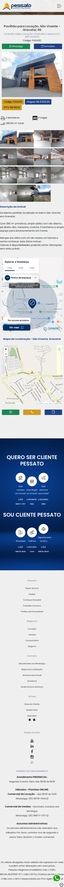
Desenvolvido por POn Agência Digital (42, 878)
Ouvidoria (32, 681)
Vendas (32, 634)
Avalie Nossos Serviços (32, 686)
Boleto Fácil (32, 710)
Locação (32, 628)
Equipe (32, 594)
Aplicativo (32, 715)
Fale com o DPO (11, 878)
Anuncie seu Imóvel (32, 675)
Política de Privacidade (32, 611)
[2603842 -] (8, 192)
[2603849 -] (25, 174)
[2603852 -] (42, 192)
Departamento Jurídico (44, 539)
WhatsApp (20, 541)
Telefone (32, 541)
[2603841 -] (42, 138)
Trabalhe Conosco (32, 605)
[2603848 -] (8, 138)
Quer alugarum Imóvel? (31, 492)
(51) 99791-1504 (37, 798)
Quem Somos (32, 588)
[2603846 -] (25, 192)
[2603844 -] (8, 156)
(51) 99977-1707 (37, 815)
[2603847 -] (42, 156)
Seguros (32, 646)
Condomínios (32, 640)
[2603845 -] (25, 156)
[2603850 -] (8, 174)
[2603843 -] (25, 138)
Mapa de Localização (32, 669)
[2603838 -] (42, 174)
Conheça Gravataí (32, 599)
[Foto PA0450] (32, 74)
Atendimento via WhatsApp (32, 663)
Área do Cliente (32, 704)
